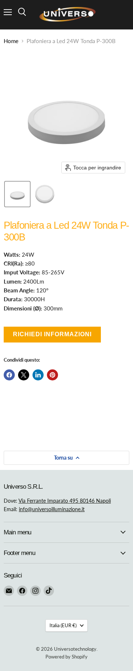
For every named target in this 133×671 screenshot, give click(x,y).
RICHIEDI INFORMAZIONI (52, 334)
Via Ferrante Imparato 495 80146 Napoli (64, 501)
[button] (17, 194)
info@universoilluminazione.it (52, 509)
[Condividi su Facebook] (9, 374)
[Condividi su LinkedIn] (38, 374)
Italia (63, 625)
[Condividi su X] (23, 374)
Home (11, 41)
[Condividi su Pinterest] (52, 374)
